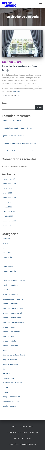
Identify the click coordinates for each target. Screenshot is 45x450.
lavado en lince (8, 336)
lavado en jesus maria (11, 332)
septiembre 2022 (9, 221)
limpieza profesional (10, 364)
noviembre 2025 (9, 179)
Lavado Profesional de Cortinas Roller (17, 128)
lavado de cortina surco (12, 318)
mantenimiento (8, 378)
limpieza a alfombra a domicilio (14, 355)
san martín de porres (11, 401)
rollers (5, 392)
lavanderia (7, 350)
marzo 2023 (7, 207)
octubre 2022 (8, 216)
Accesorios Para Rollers (12, 121)
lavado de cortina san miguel (14, 313)
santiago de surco (10, 406)
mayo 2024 (7, 188)
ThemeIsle (32, 444)
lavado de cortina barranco (13, 308)
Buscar (5, 103)
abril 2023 (7, 202)
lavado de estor (9, 327)
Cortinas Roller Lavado (17, 433)
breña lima (7, 253)
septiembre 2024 (9, 184)
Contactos (18, 439)
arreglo (5, 243)
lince (4, 369)
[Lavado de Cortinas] (10, 4)
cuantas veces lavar (10, 271)
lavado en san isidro (10, 346)
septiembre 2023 (9, 198)
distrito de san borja (10, 285)
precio (5, 387)
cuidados (6, 276)
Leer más (16, 91)
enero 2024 (7, 193)
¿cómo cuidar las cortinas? (13, 136)
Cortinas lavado (26, 427)
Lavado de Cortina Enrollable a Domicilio (18, 151)
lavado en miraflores (10, 341)
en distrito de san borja (12, 62)
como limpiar (8, 266)
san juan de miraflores (11, 397)
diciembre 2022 (9, 211)
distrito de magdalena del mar (14, 280)
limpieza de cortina (10, 360)
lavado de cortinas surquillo (13, 322)
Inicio (14, 427)
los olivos (6, 373)
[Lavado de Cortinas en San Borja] (22, 43)
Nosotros (34, 433)
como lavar (7, 262)
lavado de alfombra (10, 304)
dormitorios (7, 290)
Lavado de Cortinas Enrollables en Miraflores (20, 143)
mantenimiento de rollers (12, 383)
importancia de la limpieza (13, 299)
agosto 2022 (7, 225)
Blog (4, 248)
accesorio (6, 239)
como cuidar (7, 257)
